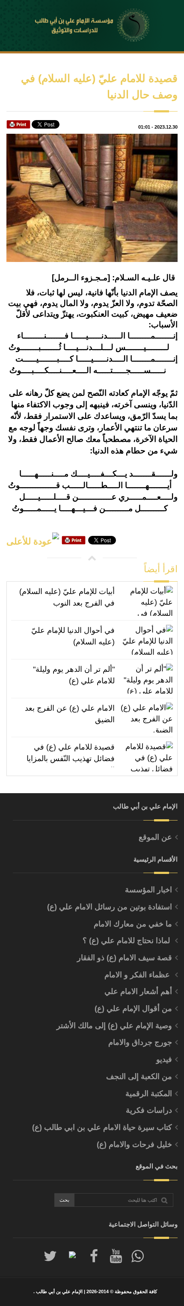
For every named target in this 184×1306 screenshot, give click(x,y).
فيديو (164, 1059)
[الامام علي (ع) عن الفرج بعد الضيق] (146, 717)
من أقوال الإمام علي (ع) (133, 1008)
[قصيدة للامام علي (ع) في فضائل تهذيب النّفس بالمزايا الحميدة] (146, 756)
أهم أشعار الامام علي (138, 991)
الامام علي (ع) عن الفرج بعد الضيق (70, 714)
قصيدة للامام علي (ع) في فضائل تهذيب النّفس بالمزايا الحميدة (71, 755)
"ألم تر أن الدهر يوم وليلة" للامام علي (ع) (74, 675)
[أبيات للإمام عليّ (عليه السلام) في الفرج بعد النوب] (146, 601)
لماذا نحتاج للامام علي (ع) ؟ (127, 940)
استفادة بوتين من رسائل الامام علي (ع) (109, 907)
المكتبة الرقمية (148, 1093)
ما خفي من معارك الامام (133, 924)
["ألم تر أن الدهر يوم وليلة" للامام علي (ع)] (146, 679)
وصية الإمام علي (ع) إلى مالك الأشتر (114, 1025)
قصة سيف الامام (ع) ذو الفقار (124, 957)
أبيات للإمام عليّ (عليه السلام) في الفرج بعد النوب (67, 597)
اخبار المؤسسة (148, 889)
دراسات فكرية (149, 1110)
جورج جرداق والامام (140, 1042)
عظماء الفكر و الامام (138, 975)
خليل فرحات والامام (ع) (134, 1144)
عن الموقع (155, 837)
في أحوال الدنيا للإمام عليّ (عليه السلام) (73, 636)
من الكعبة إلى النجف (139, 1076)
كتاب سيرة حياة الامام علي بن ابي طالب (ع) (102, 1127)
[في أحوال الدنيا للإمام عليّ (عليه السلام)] (146, 640)
